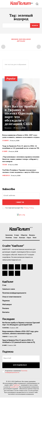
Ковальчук (8, 128)
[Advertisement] (21, 420)
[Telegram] (30, 266)
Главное (5, 140)
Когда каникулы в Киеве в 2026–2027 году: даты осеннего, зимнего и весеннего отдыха (20, 136)
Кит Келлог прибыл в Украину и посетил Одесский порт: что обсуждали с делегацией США (21, 115)
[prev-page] (3, 47)
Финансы (6, 175)
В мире (4, 151)
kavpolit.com (14, 387)
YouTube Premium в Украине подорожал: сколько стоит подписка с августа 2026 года (20, 171)
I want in (20, 202)
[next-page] (7, 181)
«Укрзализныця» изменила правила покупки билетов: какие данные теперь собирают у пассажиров (20, 159)
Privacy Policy (29, 208)
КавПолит (17, 385)
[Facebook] (4, 266)
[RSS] (23, 266)
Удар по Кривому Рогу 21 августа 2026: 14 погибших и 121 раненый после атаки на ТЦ (20, 147)
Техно (4, 164)
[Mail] (17, 266)
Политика (5, 328)
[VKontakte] (11, 273)
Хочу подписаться (20, 365)
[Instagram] (11, 266)
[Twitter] (4, 273)
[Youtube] (17, 273)
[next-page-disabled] (39, 47)
